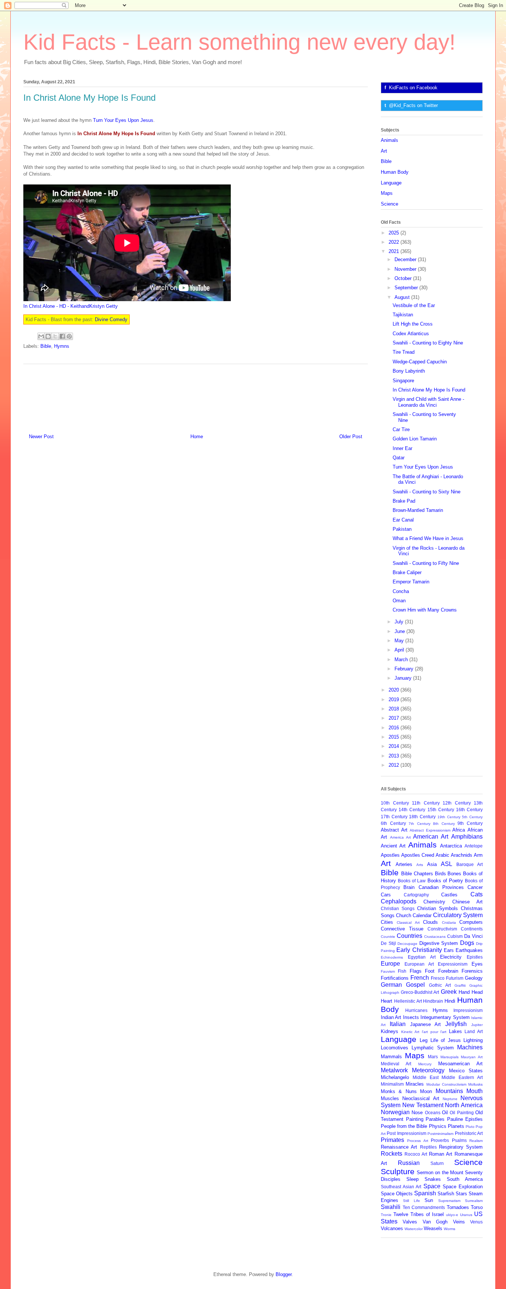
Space (431, 1186)
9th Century (470, 823)
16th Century (469, 809)
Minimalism (392, 1084)
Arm (478, 855)
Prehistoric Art (469, 1133)
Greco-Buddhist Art (420, 992)
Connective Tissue (402, 929)
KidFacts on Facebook (413, 87)
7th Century (419, 824)
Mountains (449, 1091)
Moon (426, 1091)
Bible (45, 346)
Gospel (415, 985)
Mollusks (475, 1084)
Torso (477, 1207)
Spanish (425, 1193)
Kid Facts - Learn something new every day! (239, 42)
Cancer (475, 887)
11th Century (426, 802)
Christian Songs (398, 908)
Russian (409, 1163)
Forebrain (448, 971)
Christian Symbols (437, 908)
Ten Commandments (424, 1207)
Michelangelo (395, 1077)
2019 (394, 699)
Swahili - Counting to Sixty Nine (426, 491)
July (400, 621)
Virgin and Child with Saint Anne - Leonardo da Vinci (428, 402)
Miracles (415, 1084)
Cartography (416, 894)
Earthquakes (469, 950)
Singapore (403, 380)
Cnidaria (449, 922)
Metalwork (394, 1070)
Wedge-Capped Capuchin (420, 361)
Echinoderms (392, 957)
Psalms (459, 1140)
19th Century (448, 817)
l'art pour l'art (434, 1032)
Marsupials (449, 1057)
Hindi (450, 1001)
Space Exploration (463, 1186)
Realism (476, 1141)
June (400, 631)
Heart (386, 1001)
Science (389, 204)
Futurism (454, 978)
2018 (394, 709)
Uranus (466, 1215)
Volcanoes (392, 1228)
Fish (402, 971)
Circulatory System (458, 915)
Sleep (412, 1179)
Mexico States (466, 1070)
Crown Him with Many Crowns (425, 610)
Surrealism (474, 1201)
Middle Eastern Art (462, 1077)
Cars (386, 894)
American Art (430, 836)
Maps (387, 193)
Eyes (477, 964)
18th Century (422, 816)
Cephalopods (398, 901)
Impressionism (468, 1010)
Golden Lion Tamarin (415, 439)
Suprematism (449, 1201)
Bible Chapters (417, 873)
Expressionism (452, 964)
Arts (419, 865)
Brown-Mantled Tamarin (418, 510)
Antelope (474, 845)
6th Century (393, 823)
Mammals (391, 1056)
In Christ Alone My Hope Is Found (429, 390)
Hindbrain (433, 1001)
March (402, 659)
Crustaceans (435, 937)
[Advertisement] (195, 396)
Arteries (404, 864)
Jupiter (477, 1025)
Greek (449, 992)
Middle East (426, 1077)
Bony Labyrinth (409, 371)
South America (465, 1179)
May (400, 640)
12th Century (457, 802)
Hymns (61, 346)
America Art (400, 837)
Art (384, 151)
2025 (394, 233)
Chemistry (434, 902)
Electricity (451, 957)
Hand (464, 992)
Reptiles (428, 1147)
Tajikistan (403, 314)
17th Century (394, 816)
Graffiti (460, 985)
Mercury (425, 1064)
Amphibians (467, 836)
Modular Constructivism (446, 1084)
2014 (394, 746)
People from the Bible (404, 1126)
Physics (437, 1126)
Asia (432, 864)
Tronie (386, 1215)
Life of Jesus (445, 1040)
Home (196, 436)
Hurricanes (416, 1010)
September (407, 287)
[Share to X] (55, 336)
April (400, 650)
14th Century (412, 809)
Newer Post (41, 436)
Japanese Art (425, 1024)
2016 (394, 727)
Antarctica (451, 846)
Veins (459, 1222)
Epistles (475, 957)
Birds (440, 873)
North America (464, 1105)
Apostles (390, 855)
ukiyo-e (452, 1215)
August (403, 297)
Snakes (433, 1179)
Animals (389, 140)
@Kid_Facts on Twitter (413, 105)
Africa (458, 830)
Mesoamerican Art (460, 1063)
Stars (461, 1193)
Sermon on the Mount (440, 1172)
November (406, 269)
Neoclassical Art (420, 1098)
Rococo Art (416, 1154)
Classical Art (408, 922)
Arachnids (461, 855)
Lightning (473, 1040)
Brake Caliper (407, 572)
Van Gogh (435, 1222)
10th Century (395, 802)
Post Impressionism (406, 1133)
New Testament (422, 1105)
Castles (449, 894)
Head (477, 992)
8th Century (444, 824)
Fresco (438, 978)
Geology (474, 978)
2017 (394, 718)
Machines (470, 1047)
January (404, 678)
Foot (430, 971)
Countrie (388, 937)
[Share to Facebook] (62, 336)
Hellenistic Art (408, 1001)
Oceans (432, 1112)
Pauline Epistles (465, 1119)
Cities (387, 922)
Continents (472, 928)
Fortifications (395, 978)
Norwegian (395, 1112)
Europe (390, 963)
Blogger (284, 1274)
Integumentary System (444, 1017)
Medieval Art (396, 1063)
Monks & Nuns (399, 1091)
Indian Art (391, 1017)
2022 (394, 242)
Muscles (390, 1098)
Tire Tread (404, 352)
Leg (423, 1040)
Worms (449, 1229)
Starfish (445, 1193)
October (404, 278)
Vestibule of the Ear (414, 305)
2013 (394, 756)
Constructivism (442, 928)
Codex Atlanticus (411, 333)
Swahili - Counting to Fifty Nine (426, 563)
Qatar (399, 457)
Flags (416, 971)
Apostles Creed (417, 855)
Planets (456, 1126)
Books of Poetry (445, 880)
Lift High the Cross (413, 324)
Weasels (433, 1228)
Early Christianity (419, 950)
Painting (414, 1119)
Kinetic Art (410, 1032)
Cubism (455, 936)
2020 (394, 690)
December (406, 259)
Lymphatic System (433, 1047)
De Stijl (388, 943)
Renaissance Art (399, 1147)
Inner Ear (402, 448)
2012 (394, 765)
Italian (398, 1024)
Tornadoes (458, 1207)
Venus (476, 1221)
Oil (445, 1112)
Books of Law (412, 880)
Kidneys (389, 1031)
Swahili (390, 1207)
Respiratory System (461, 1147)
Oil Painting (461, 1112)
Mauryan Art (472, 1057)
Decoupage (407, 944)
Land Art (474, 1031)
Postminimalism (440, 1134)
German (391, 985)
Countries (409, 936)
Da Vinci (473, 936)
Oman (399, 600)
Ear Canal (403, 520)
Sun (429, 1200)
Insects (411, 1017)
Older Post (350, 436)
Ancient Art (393, 846)
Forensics (472, 971)
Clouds (430, 922)
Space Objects (397, 1193)
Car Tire (401, 429)
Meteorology (428, 1070)
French (419, 978)
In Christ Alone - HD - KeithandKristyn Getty (70, 306)
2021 (394, 251)
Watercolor (414, 1229)
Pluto (470, 1127)
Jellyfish (456, 1024)
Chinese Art (467, 902)
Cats (476, 894)
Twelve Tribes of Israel (418, 1214)
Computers (471, 922)
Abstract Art (394, 830)
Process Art (417, 1141)
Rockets (391, 1153)
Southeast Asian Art (401, 1186)
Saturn (437, 1163)
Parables (435, 1119)
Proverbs (440, 1140)
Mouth (474, 1091)
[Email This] (41, 336)
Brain (409, 887)
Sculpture (398, 1171)
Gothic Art (440, 985)
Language (391, 183)
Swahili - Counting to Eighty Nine (428, 343)
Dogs (467, 943)
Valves (410, 1222)
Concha (401, 591)
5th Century (472, 817)
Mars (433, 1056)
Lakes (455, 1031)
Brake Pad (404, 501)
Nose (417, 1112)
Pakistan (402, 529)
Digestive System (438, 943)
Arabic (442, 855)
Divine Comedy (111, 319)
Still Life (411, 1201)
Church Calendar (414, 915)
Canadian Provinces (441, 887)
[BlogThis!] (48, 336)
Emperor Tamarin (411, 581)
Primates (392, 1140)
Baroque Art (469, 864)
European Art (419, 964)
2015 (394, 737)
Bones (454, 873)
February (405, 669)
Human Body (395, 172)
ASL (446, 864)
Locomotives (394, 1047)
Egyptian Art (422, 957)
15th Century (440, 809)
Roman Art (440, 1154)
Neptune (450, 1099)
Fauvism (388, 971)
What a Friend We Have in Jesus (428, 538)
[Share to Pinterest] (69, 336)
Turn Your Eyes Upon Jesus (123, 120)
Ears (449, 950)
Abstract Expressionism (430, 830)
